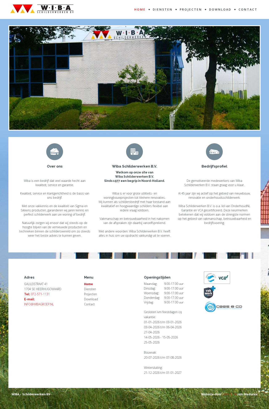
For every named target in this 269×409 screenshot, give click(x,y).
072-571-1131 (40, 294)
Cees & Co (229, 394)
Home (88, 284)
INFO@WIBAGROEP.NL (39, 304)
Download (91, 299)
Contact (89, 304)
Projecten (90, 294)
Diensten (90, 289)
